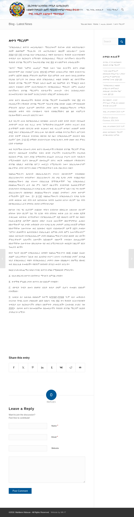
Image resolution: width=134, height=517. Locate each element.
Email (54, 437)
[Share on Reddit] (70, 367)
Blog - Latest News (20, 24)
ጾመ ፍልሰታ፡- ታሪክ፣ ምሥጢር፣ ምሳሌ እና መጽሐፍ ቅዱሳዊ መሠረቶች (113, 103)
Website (55, 448)
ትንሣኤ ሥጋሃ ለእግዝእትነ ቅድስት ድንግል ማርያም (112, 63)
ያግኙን (80, 9)
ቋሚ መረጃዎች (51, 9)
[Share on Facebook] (13, 367)
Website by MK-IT (58, 512)
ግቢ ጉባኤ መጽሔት (94, 9)
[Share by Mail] (80, 367)
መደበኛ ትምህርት (33, 9)
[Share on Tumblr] (51, 367)
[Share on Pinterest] (32, 367)
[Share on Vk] (61, 367)
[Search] (122, 9)
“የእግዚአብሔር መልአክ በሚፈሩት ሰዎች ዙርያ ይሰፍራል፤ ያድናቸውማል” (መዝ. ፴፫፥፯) (112, 89)
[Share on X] (23, 367)
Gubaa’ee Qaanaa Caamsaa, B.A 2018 (111, 119)
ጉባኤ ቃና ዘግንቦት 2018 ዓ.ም (113, 111)
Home (19, 9)
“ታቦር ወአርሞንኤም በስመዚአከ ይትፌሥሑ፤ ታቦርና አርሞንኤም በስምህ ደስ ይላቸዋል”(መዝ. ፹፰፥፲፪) (114, 75)
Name (54, 425)
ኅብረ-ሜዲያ (112, 9)
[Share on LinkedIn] (42, 367)
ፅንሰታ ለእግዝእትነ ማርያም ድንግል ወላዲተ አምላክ (112, 133)
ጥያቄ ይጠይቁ (68, 9)
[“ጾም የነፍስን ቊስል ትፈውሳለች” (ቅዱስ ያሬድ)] (2, 258)
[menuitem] (122, 9)
